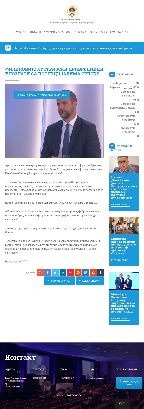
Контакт (124, 31)
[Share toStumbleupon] (93, 272)
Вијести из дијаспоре (128, 93)
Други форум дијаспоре (126, 117)
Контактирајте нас (129, 382)
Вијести (35, 31)
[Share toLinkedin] (63, 272)
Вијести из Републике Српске (47, 94)
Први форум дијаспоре (126, 129)
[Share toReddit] (78, 272)
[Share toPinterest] (70, 272)
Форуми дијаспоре (57, 31)
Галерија (80, 31)
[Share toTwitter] (55, 272)
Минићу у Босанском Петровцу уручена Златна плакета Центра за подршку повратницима (123, 302)
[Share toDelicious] (85, 272)
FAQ (112, 31)
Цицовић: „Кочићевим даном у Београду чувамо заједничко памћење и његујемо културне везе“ (124, 187)
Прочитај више (119, 205)
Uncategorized (118, 83)
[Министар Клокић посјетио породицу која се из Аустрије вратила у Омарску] (124, 225)
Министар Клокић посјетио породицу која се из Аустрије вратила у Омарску (123, 246)
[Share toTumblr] (100, 272)
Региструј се (98, 31)
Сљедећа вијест (90, 280)
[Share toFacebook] (47, 272)
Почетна (20, 31)
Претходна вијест (59, 280)
